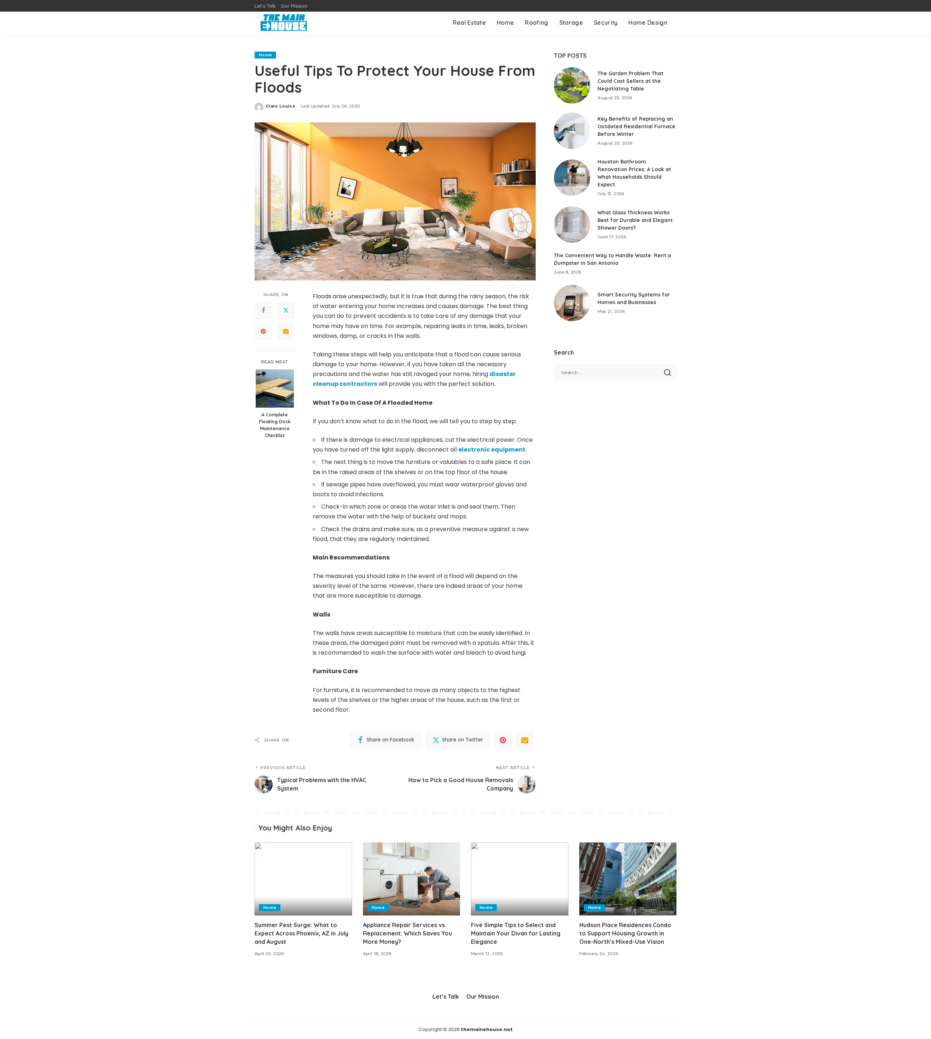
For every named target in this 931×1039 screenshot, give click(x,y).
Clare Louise (280, 106)
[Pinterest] (263, 331)
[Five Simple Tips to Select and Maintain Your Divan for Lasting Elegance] (519, 878)
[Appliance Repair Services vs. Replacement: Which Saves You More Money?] (411, 878)
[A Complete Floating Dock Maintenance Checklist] (275, 388)
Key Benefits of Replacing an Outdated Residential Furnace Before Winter (636, 126)
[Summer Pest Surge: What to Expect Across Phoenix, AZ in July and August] (303, 878)
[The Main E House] (284, 22)
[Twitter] (286, 310)
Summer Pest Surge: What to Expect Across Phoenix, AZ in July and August (301, 933)
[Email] (286, 331)
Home (265, 54)
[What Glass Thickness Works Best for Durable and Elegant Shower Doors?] (572, 224)
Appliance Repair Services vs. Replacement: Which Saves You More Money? (407, 933)
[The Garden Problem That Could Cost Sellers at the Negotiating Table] (572, 85)
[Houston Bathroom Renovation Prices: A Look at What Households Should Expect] (572, 177)
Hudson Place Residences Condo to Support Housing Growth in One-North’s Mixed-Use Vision (625, 933)
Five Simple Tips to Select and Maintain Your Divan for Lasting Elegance (515, 933)
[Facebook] (263, 310)
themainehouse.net (487, 1029)
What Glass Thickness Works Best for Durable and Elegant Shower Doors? (635, 220)
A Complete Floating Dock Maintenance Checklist (275, 425)
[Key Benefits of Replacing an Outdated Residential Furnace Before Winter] (572, 131)
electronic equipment (492, 449)
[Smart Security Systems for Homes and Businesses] (572, 303)
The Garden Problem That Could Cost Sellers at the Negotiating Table (630, 81)
